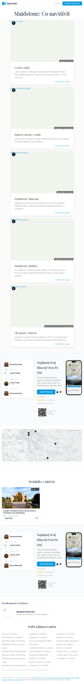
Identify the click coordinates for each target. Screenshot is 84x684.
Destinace (35, 678)
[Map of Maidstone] (42, 445)
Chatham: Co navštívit (37, 634)
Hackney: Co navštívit (65, 644)
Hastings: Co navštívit (37, 658)
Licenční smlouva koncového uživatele (57, 678)
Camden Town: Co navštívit (67, 651)
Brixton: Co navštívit (64, 648)
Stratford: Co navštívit (65, 637)
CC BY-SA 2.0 (68, 128)
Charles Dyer (59, 259)
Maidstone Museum (27, 198)
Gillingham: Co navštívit (38, 637)
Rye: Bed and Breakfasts (38, 655)
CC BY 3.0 (69, 61)
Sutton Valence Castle (28, 134)
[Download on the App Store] (57, 392)
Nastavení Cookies (17, 679)
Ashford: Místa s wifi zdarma (40, 651)
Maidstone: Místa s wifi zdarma (13, 641)
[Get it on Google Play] (61, 392)
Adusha (62, 61)
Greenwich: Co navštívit (66, 634)
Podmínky (42, 678)
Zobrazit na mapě (62, 82)
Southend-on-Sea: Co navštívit (41, 648)
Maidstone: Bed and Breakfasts (14, 651)
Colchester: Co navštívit (66, 658)
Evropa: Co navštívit (9, 634)
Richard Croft (59, 128)
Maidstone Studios (26, 266)
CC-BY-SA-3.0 (68, 326)
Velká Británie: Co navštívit (12, 637)
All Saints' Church (25, 333)
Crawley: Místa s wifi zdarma (67, 655)
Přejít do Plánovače (72, 3)
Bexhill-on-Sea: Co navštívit (39, 662)
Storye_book (61, 192)
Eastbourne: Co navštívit (38, 665)
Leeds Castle (22, 67)
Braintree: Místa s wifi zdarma (68, 641)
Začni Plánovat (46, 392)
